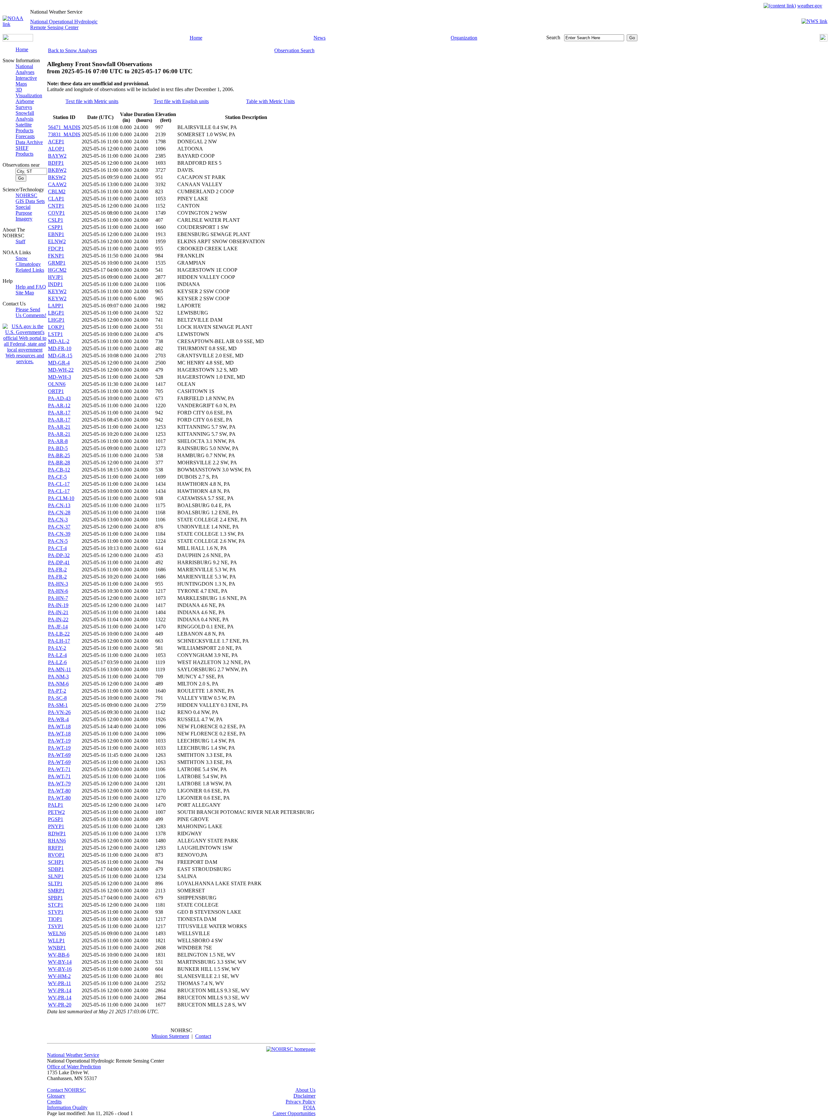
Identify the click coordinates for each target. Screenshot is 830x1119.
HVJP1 (55, 277)
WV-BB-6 (58, 955)
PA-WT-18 (59, 726)
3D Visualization (29, 92)
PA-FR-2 (57, 569)
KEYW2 (57, 291)
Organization (464, 38)
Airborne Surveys (25, 104)
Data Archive (29, 142)
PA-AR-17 (59, 412)
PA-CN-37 (59, 527)
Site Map (25, 292)
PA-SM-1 (58, 705)
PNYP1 (56, 826)
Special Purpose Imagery (24, 212)
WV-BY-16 (60, 969)
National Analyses (25, 69)
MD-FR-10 (59, 348)
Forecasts (25, 136)
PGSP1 (55, 819)
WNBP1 (57, 947)
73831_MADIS (64, 134)
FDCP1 (56, 248)
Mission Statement (170, 1036)
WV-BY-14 (60, 962)
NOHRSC (26, 195)
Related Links (30, 270)
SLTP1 (55, 883)
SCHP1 (56, 862)
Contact (203, 1036)
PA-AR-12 (59, 405)
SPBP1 (55, 897)
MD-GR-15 (60, 355)
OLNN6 (56, 384)
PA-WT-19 (59, 741)
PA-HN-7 (58, 598)
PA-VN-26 (59, 712)
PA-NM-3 (58, 676)
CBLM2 (56, 191)
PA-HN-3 (58, 584)
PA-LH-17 (59, 641)
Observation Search (294, 50)
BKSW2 (57, 177)
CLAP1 (56, 198)
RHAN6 (57, 840)
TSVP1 (56, 926)
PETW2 (56, 812)
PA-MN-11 (59, 669)
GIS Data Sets (30, 201)
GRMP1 (56, 263)
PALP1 (55, 805)
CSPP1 (55, 227)
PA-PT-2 (57, 691)
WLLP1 (56, 940)
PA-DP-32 (59, 555)
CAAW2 (57, 184)
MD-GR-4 (59, 362)
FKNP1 (56, 255)
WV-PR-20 (59, 1004)
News (320, 38)
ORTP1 (56, 391)
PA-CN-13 (59, 505)
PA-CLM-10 (61, 498)
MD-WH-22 (61, 370)
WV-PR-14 (59, 990)
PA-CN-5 (58, 541)
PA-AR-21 (59, 427)
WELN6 (57, 933)
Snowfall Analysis (25, 116)
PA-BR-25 (59, 455)
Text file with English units (181, 101)
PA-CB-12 (59, 469)
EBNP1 (56, 234)
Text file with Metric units (91, 101)
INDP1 (55, 284)
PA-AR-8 (58, 441)
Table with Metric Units (270, 101)
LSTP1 (55, 334)
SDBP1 (56, 869)
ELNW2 (57, 241)
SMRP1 (56, 890)
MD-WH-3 (59, 377)
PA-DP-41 (59, 562)
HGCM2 (57, 270)
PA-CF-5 (57, 477)
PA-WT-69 (59, 755)
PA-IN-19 (58, 605)
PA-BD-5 (58, 448)
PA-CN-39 (59, 534)
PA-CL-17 (59, 484)
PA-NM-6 (58, 683)
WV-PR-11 (59, 983)
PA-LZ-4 (57, 655)
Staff (20, 241)
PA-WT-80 (59, 790)
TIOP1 (55, 919)
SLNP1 (56, 876)
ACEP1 (56, 141)
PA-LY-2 (57, 648)
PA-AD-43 (59, 398)
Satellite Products (24, 127)
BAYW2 (57, 156)
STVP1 (56, 912)
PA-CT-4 (57, 548)
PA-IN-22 (58, 619)
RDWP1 (57, 833)
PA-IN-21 (58, 612)
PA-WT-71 (59, 769)
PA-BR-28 (59, 462)
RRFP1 (56, 848)
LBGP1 (56, 312)
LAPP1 (56, 305)
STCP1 (55, 905)
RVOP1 (56, 855)
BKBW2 (57, 170)
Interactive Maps (26, 81)
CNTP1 (56, 205)
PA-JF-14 (58, 626)
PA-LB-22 (59, 634)
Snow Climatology (28, 261)
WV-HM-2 (59, 976)
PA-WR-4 (58, 719)
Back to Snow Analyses (72, 50)
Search (553, 37)
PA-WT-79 (59, 783)
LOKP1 (56, 327)
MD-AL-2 (58, 341)
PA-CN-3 (58, 519)
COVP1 (56, 213)
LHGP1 (56, 320)
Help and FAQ (31, 287)
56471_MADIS (64, 127)
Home (196, 38)
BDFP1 (56, 163)
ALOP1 (56, 148)
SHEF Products (24, 151)
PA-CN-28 (59, 512)
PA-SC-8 (57, 698)
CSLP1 (55, 220)
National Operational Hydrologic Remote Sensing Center (64, 24)
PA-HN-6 (58, 591)
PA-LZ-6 (57, 662)
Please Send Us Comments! (31, 312)
